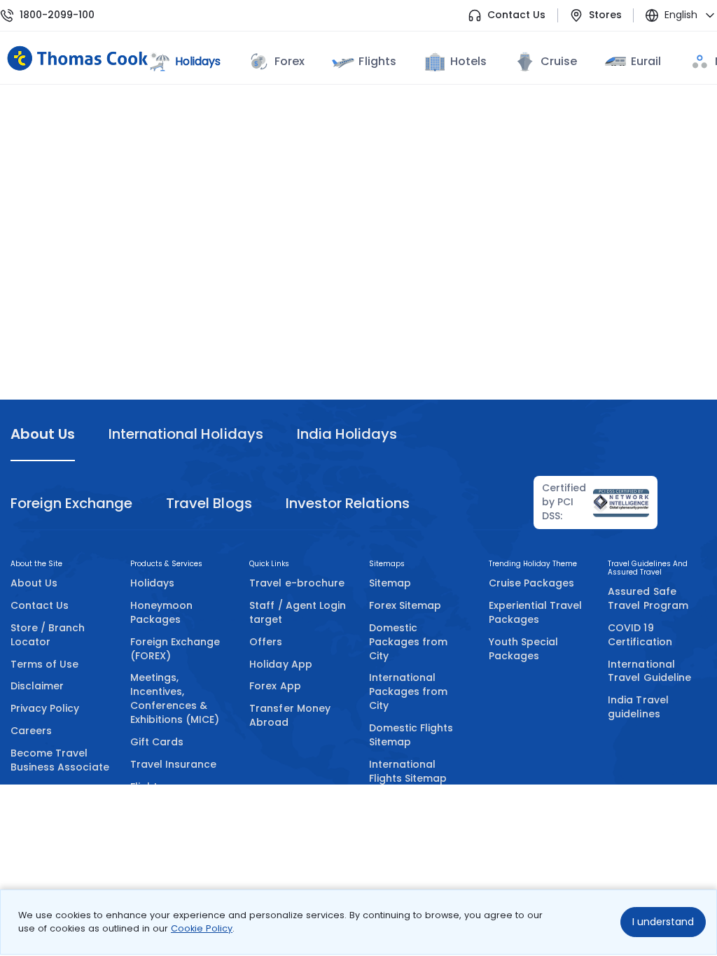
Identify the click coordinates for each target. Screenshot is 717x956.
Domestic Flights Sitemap (411, 735)
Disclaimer (37, 686)
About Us (34, 583)
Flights (377, 61)
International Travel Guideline (649, 671)
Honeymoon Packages (161, 612)
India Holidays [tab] (347, 434)
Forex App (274, 686)
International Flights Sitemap (408, 771)
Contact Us (516, 15)
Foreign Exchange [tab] (71, 503)
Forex (289, 61)
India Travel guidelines (638, 707)
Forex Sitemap (405, 605)
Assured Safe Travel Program (648, 598)
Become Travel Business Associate (60, 760)
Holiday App (280, 664)
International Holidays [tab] (186, 434)
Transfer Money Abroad (289, 715)
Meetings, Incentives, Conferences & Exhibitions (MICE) (175, 698)
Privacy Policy (45, 708)
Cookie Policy (201, 928)
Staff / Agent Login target (297, 612)
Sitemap (390, 583)
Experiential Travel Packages (536, 612)
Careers (31, 731)
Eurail (646, 61)
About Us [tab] (43, 434)
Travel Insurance (173, 764)
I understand (663, 922)
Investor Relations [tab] (348, 503)
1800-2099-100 (57, 15)
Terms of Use (44, 664)
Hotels (468, 61)
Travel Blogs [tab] (208, 503)
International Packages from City (408, 691)
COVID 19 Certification (639, 635)
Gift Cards (156, 742)
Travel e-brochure (296, 583)
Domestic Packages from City (408, 642)
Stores (605, 15)
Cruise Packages (532, 583)
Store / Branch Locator (48, 635)
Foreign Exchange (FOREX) (175, 649)
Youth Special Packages (523, 649)
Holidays (152, 583)
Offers (265, 642)
